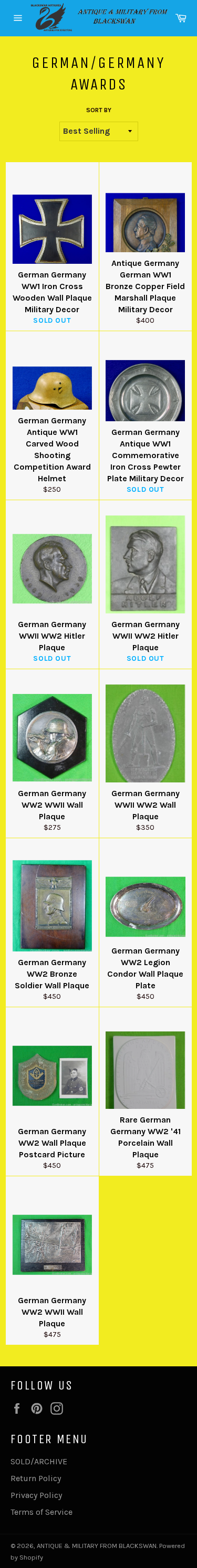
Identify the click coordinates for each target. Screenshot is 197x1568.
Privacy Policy (36, 1495)
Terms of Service (41, 1512)
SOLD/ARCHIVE (39, 1461)
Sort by (98, 110)
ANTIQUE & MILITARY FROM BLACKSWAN (97, 1546)
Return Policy (36, 1478)
